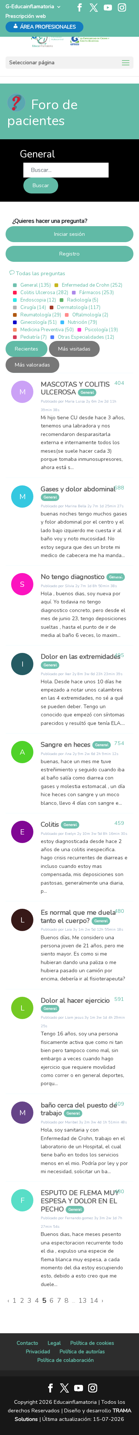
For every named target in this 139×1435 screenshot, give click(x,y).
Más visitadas (74, 348)
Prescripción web (26, 16)
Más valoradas (32, 364)
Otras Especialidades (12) (86, 337)
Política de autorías (82, 1351)
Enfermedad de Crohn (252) (92, 285)
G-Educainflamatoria (30, 6)
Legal (54, 1343)
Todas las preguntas (39, 273)
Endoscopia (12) (38, 300)
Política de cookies (92, 1343)
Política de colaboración (65, 1360)
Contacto (27, 1343)
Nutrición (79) (82, 322)
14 (94, 1300)
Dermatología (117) (78, 307)
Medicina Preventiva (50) (47, 329)
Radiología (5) (82, 300)
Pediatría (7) (33, 337)
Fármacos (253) (96, 292)
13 (83, 1300)
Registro (69, 253)
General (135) (35, 285)
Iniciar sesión (69, 234)
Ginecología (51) (38, 322)
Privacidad (38, 1351)
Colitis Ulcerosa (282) (44, 292)
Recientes (26, 348)
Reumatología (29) (40, 315)
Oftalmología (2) (90, 315)
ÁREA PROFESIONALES (48, 26)
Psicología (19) (101, 329)
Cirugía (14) (33, 307)
